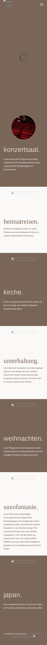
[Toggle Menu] (42, 4)
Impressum (35, 634)
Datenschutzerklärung (20, 637)
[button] (23, 179)
